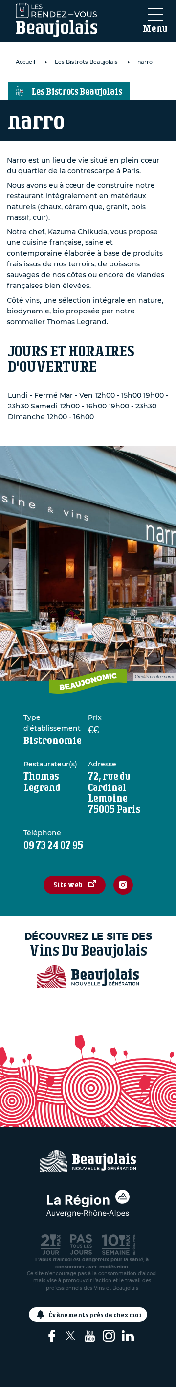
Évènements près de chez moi (95, 1314)
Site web (68, 885)
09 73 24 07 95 (53, 845)
